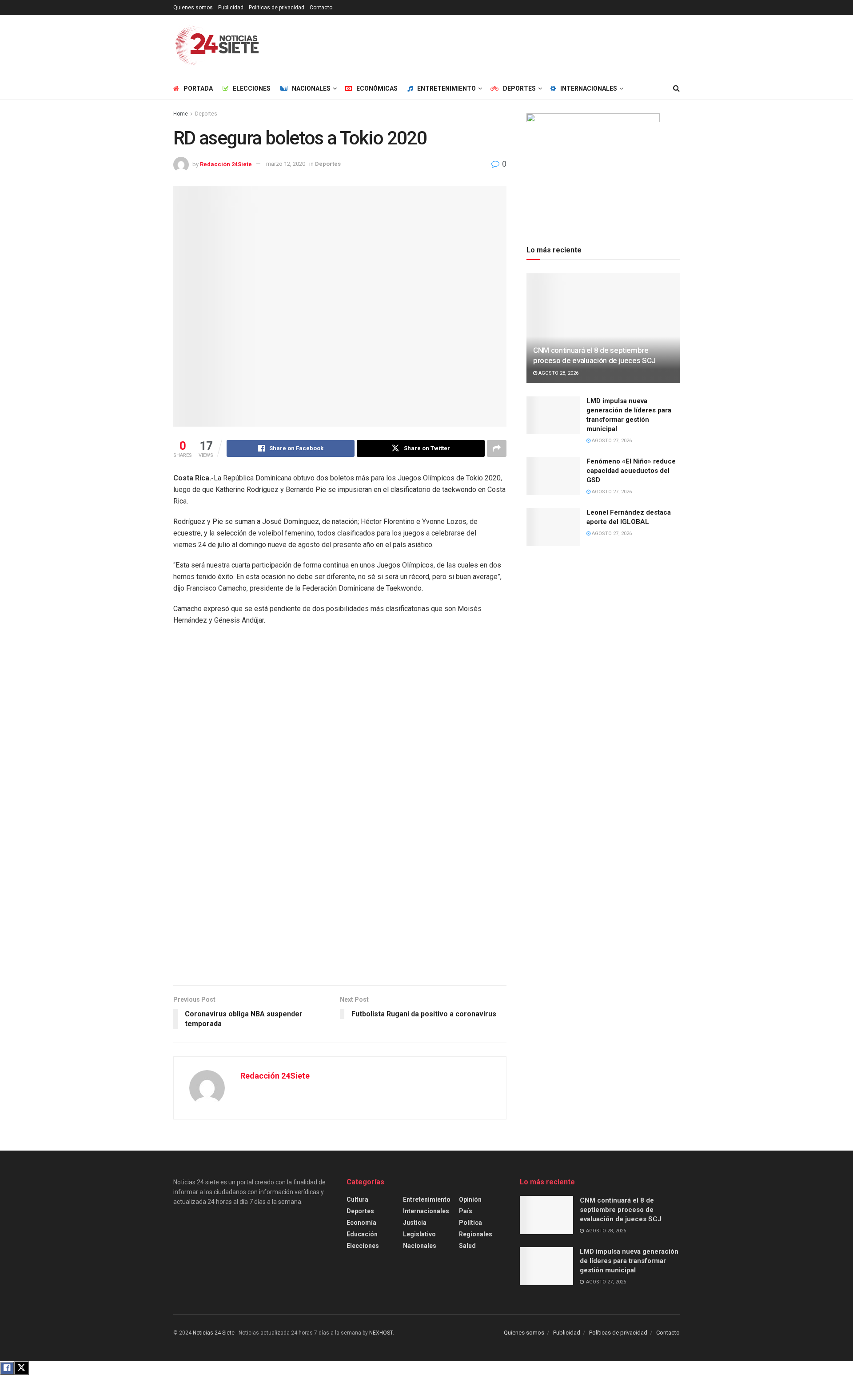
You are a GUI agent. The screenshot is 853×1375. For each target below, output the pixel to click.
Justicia (414, 1222)
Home (180, 114)
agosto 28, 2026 (557, 373)
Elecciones (252, 88)
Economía (361, 1222)
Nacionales (419, 1245)
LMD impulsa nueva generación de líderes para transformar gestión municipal (629, 1260)
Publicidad (230, 7)
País (465, 1211)
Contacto (321, 7)
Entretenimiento (426, 1199)
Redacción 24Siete (226, 163)
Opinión (470, 1199)
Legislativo (419, 1234)
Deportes (206, 114)
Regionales (475, 1234)
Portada (198, 88)
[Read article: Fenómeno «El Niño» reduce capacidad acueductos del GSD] (553, 476)
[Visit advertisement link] (339, 810)
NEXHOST (381, 1333)
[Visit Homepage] (217, 46)
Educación (362, 1234)
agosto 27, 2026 (611, 441)
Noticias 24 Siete (214, 1333)
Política (470, 1222)
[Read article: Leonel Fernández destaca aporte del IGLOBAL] (553, 527)
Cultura (357, 1199)
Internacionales (426, 1211)
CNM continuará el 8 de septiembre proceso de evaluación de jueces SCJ (621, 1209)
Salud (467, 1245)
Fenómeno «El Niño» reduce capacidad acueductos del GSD (631, 470)
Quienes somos (193, 7)
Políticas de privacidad (276, 7)
